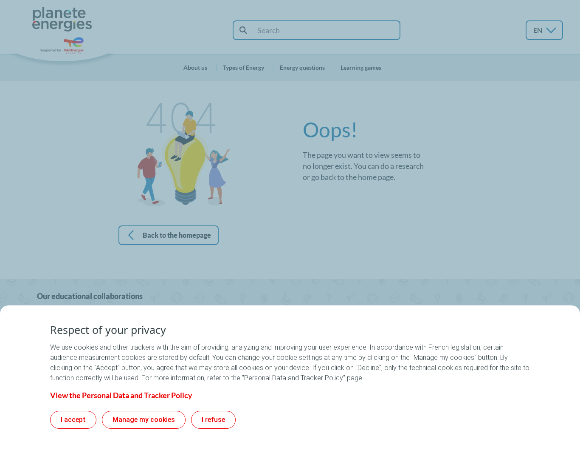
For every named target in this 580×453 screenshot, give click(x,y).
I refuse (213, 420)
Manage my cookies (144, 420)
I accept (73, 420)
